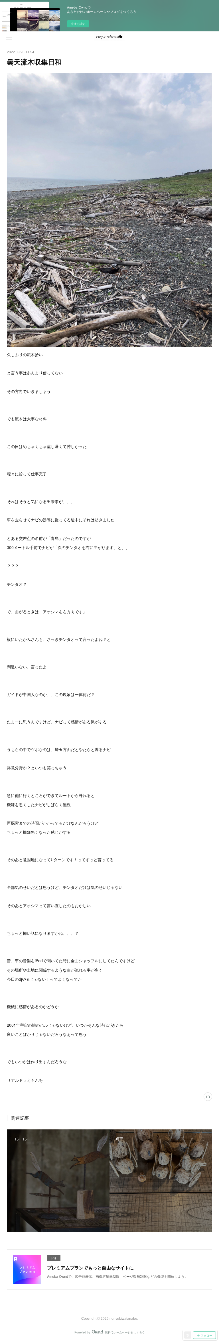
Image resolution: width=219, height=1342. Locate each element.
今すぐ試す (78, 24)
